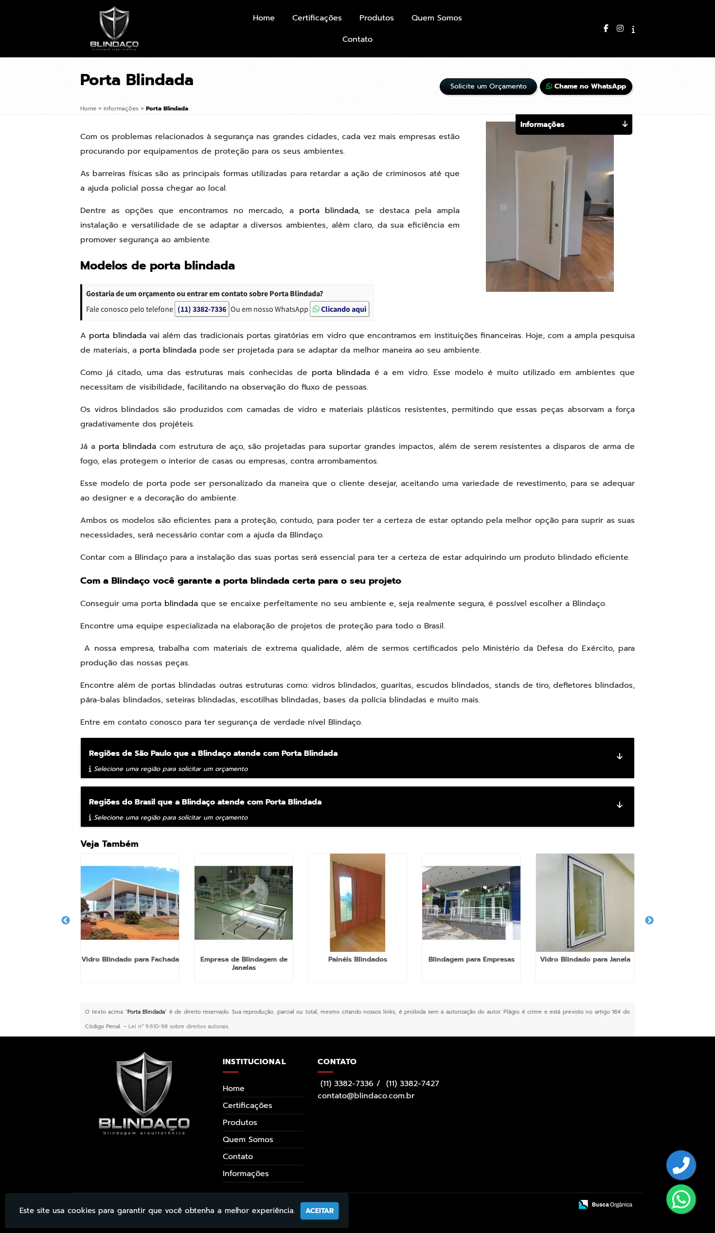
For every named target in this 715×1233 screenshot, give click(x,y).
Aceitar (319, 1211)
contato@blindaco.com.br (366, 1096)
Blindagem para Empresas (472, 959)
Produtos (376, 18)
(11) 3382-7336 (202, 309)
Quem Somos (436, 18)
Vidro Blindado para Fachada (130, 959)
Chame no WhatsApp (589, 86)
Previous (66, 921)
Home (264, 18)
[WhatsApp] (681, 1200)
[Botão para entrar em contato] (681, 1166)
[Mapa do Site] (464, 1205)
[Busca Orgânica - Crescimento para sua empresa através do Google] (605, 1204)
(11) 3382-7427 (412, 1084)
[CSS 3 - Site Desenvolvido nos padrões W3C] (525, 1205)
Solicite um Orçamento (488, 86)
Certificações (317, 18)
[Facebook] (606, 29)
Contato (357, 39)
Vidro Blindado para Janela (585, 959)
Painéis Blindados (357, 959)
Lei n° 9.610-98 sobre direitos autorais (178, 1026)
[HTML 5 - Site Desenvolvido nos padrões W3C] (490, 1205)
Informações (246, 1173)
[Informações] (633, 30)
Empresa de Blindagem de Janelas (243, 963)
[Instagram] (620, 29)
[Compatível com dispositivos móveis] (559, 1205)
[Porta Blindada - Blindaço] (114, 28)
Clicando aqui (343, 309)
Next (649, 921)
